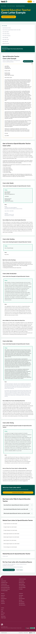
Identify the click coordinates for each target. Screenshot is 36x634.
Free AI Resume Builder (4, 590)
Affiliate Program (3, 617)
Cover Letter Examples (22, 585)
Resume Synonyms (3, 598)
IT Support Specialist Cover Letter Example (10, 523)
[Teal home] (4, 1)
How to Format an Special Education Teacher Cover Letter (11, 29)
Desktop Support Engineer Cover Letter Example (11, 536)
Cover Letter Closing (5, 39)
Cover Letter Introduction (6, 35)
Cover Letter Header (5, 31)
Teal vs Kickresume (21, 601)
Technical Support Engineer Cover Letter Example (11, 543)
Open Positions (3, 616)
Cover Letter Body (5, 37)
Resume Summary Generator (5, 585)
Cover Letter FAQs (5, 41)
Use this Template (19, 569)
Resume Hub (3, 595)
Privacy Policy (21, 632)
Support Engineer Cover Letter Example (9, 540)
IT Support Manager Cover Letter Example (10, 530)
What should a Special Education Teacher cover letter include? (17, 513)
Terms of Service (25, 632)
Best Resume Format (22, 582)
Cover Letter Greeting (5, 33)
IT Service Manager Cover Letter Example (10, 546)
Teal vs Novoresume (22, 598)
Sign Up (2, 609)
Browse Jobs (3, 601)
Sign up (29, 1)
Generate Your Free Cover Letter (9, 16)
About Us (2, 614)
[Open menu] (34, 1)
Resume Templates (21, 584)
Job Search (2, 600)
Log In (2, 611)
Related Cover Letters (5, 43)
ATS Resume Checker (4, 584)
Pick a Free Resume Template (9, 569)
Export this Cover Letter (28, 61)
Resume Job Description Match (5, 587)
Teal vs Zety (20, 600)
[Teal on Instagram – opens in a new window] (34, 632)
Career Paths (3, 603)
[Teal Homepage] (2, 624)
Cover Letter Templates (22, 587)
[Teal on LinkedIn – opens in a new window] (31, 632)
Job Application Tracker (4, 582)
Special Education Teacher (6, 27)
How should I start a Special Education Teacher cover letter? (16, 505)
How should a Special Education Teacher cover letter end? (16, 509)
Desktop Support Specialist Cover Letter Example (11, 533)
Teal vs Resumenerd (21, 603)
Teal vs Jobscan (21, 595)
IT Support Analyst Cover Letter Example (9, 526)
